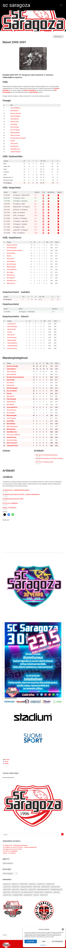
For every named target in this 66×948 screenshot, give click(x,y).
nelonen (23, 889)
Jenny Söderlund (11, 418)
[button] (63, 929)
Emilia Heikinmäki (11, 374)
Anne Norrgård (11, 413)
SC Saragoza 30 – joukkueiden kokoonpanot (16, 490)
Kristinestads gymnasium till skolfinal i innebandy (49, 458)
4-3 (35, 198)
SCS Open (16, 892)
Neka (43, 941)
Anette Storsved (15, 135)
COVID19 (23, 884)
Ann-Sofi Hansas (15, 130)
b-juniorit (6, 884)
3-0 (35, 201)
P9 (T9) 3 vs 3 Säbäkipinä (10, 503)
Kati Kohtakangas (15, 116)
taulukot (48, 892)
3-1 (35, 207)
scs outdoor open (27, 892)
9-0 (35, 212)
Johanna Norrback (15, 151)
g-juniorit (15, 887)
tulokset (7, 895)
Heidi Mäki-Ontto (15, 149)
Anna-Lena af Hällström (13, 434)
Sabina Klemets (11, 402)
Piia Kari (12, 141)
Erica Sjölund (10, 382)
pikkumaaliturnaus (43, 889)
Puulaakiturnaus (56, 889)
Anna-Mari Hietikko (12, 440)
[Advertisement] (33, 541)
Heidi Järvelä (14, 143)
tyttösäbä (28, 895)
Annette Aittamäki (15, 113)
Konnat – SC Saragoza (9, 507)
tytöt (35, 895)
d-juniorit (32, 884)
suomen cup (39, 892)
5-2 (35, 218)
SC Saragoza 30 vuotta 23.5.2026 (13, 498)
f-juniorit (7, 887)
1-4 (35, 224)
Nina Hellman (10, 396)
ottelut (32, 889)
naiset (15, 889)
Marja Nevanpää (14, 132)
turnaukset (17, 895)
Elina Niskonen (14, 146)
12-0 (36, 233)
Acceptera (30, 941)
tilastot (56, 892)
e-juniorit (41, 884)
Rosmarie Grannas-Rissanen (18, 138)
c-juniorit (14, 884)
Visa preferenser (57, 941)
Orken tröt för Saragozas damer (45, 462)
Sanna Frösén (10, 385)
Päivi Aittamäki (14, 127)
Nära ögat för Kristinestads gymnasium (47, 455)
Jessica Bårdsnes (15, 108)
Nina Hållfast (10, 404)
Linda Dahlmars (14, 119)
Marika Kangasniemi (12, 426)
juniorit (36, 887)
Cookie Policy (43, 945)
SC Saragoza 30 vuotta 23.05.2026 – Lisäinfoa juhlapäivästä (21, 494)
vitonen (43, 895)
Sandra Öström (14, 121)
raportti (6, 892)
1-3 (35, 195)
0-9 (35, 221)
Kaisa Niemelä (14, 110)
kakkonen (45, 887)
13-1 (36, 215)
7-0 (35, 209)
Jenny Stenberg (11, 371)
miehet (6, 889)
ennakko (50, 884)
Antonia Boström (11, 410)
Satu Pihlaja (13, 124)
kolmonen (55, 887)
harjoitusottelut (26, 887)
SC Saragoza (16, 5)
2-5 (35, 204)
